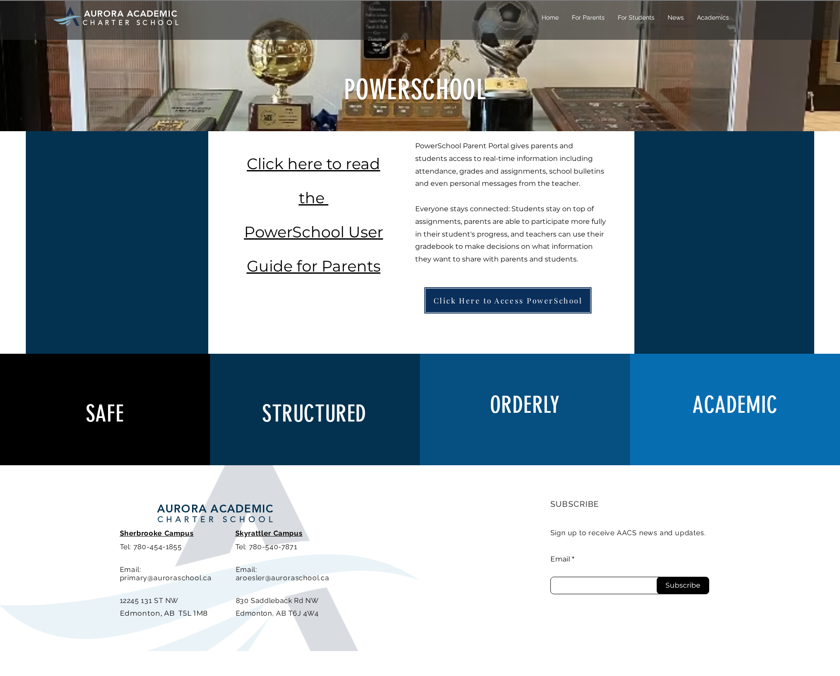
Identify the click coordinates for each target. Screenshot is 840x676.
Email (560, 559)
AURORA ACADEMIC (215, 508)
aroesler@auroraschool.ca (282, 578)
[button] (588, 17)
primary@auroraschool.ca (166, 578)
